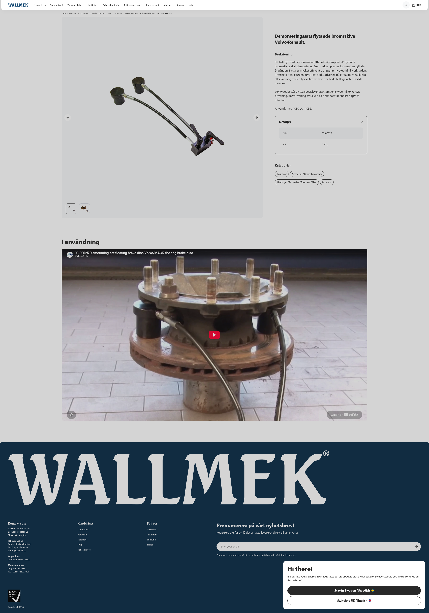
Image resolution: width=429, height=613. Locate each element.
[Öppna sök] (406, 5)
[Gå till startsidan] (18, 5)
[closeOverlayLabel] (419, 566)
